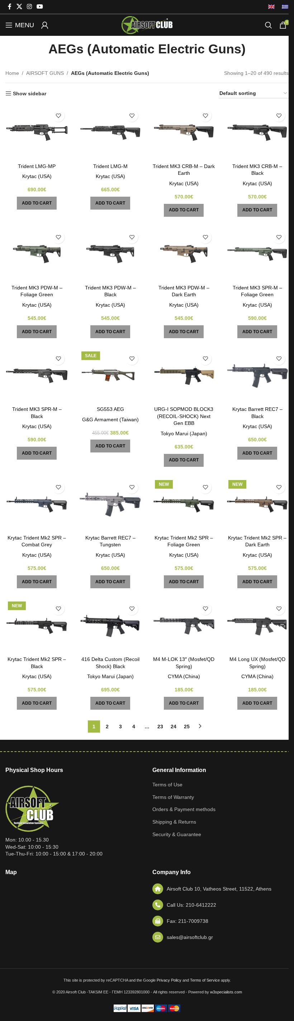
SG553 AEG (110, 409)
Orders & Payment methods (183, 809)
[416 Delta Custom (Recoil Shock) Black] (110, 626)
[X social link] (19, 6)
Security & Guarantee (176, 834)
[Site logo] (147, 25)
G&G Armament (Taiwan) (110, 419)
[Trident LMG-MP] (36, 132)
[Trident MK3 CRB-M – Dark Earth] (183, 132)
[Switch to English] (271, 7)
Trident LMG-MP (37, 166)
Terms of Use (167, 784)
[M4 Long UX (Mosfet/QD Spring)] (257, 626)
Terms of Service (205, 980)
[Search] (268, 25)
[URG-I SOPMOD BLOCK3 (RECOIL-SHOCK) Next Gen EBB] (183, 376)
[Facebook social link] (9, 6)
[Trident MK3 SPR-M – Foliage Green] (257, 254)
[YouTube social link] (40, 6)
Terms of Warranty (173, 797)
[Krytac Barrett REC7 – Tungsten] (110, 504)
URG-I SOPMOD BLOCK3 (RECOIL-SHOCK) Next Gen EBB (183, 416)
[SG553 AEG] (110, 376)
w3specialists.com (226, 992)
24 (173, 726)
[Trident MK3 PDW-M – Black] (110, 254)
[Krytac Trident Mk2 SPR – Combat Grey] (36, 504)
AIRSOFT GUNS (45, 73)
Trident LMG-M (110, 166)
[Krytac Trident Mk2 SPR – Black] (36, 626)
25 (187, 726)
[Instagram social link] (29, 6)
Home (12, 73)
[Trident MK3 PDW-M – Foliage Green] (36, 254)
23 (160, 726)
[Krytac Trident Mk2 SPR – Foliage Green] (183, 504)
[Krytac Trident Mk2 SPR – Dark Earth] (257, 504)
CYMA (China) (184, 676)
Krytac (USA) (37, 176)
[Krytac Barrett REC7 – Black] (257, 376)
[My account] (45, 25)
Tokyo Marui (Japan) (184, 433)
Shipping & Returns (174, 822)
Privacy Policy (169, 980)
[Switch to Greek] (283, 7)
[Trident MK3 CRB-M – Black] (257, 132)
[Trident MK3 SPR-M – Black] (36, 376)
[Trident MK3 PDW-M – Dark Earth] (183, 254)
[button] (37, 203)
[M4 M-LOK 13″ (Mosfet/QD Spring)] (183, 626)
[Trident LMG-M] (110, 132)
